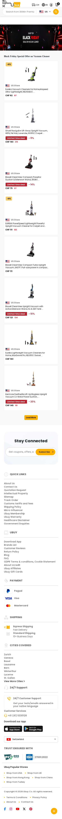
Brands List (10, 545)
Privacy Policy (39, 797)
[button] (36, 5)
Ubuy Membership (14, 513)
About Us (9, 483)
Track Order (11, 500)
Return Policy (11, 551)
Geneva (8, 657)
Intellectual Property (16, 493)
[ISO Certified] (35, 757)
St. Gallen (9, 677)
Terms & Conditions (16, 797)
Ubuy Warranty (12, 516)
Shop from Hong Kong (17, 777)
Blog (6, 555)
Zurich (7, 654)
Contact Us (10, 486)
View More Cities (14, 681)
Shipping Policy (12, 506)
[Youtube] (19, 809)
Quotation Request (15, 490)
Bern (6, 667)
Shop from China (43, 777)
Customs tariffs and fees (18, 503)
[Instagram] (12, 809)
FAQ (6, 558)
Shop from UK (34, 773)
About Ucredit (12, 565)
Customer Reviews (14, 548)
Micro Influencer (13, 510)
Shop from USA (14, 773)
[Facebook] (6, 809)
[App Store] (13, 730)
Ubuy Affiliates (12, 568)
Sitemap (9, 496)
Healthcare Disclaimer (17, 520)
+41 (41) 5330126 (17, 715)
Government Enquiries (16, 523)
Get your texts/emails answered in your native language (33, 705)
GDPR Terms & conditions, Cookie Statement (29, 561)
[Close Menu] (3, 6)
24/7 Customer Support (27, 698)
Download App (12, 541)
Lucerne (8, 674)
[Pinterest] (32, 809)
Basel (7, 661)
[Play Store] (33, 730)
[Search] (56, 12)
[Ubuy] (15, 4)
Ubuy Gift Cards (13, 571)
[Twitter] (26, 809)
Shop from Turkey (15, 781)
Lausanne (9, 664)
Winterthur (10, 671)
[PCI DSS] (11, 757)
